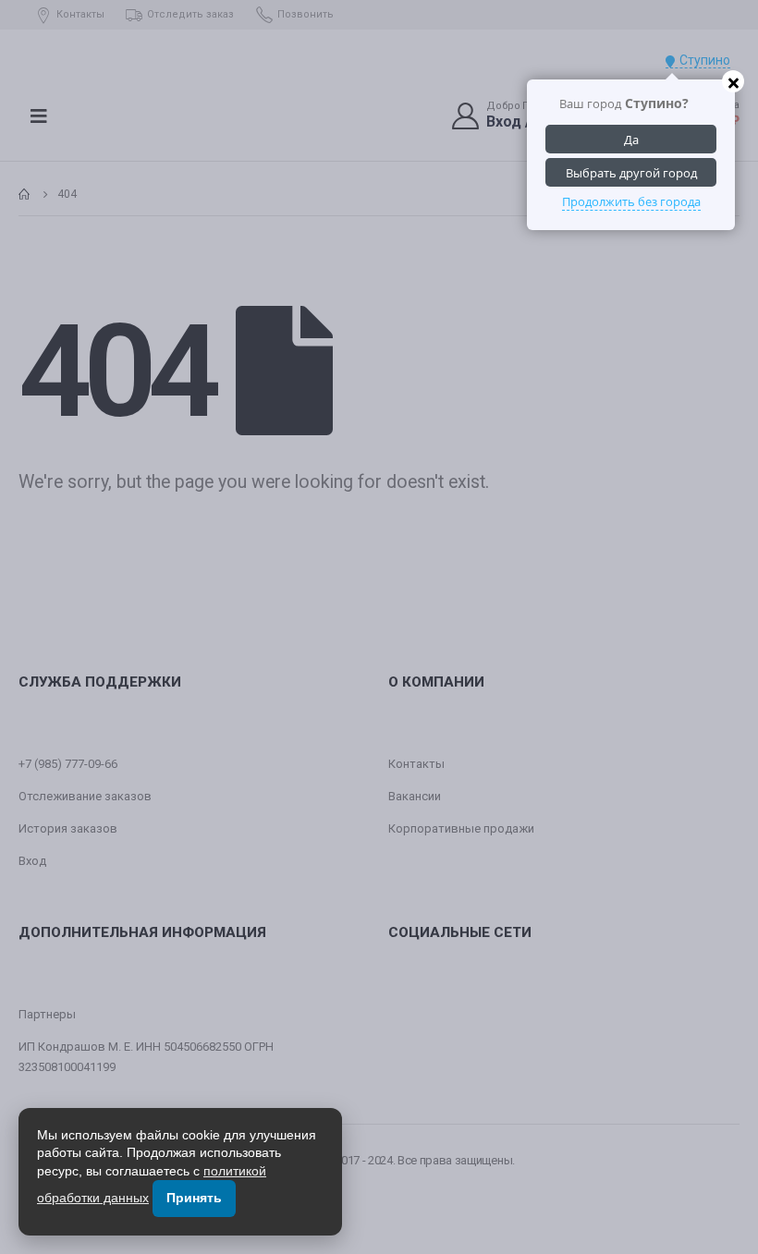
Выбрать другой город (631, 172)
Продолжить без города (631, 201)
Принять (194, 1197)
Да (631, 139)
